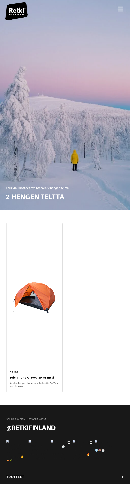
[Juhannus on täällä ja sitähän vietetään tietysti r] (39, 450)
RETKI (14, 371)
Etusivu (11, 188)
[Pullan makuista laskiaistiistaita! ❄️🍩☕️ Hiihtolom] (105, 450)
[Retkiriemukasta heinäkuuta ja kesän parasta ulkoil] (16, 450)
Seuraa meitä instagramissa (26, 419)
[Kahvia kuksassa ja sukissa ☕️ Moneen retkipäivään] (61, 450)
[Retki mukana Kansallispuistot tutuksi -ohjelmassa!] (83, 450)
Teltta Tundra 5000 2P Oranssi (32, 377)
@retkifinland (30, 427)
